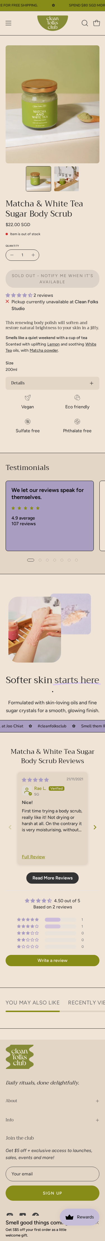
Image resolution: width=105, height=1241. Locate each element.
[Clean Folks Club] (52, 23)
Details (18, 383)
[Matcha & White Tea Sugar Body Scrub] (38, 178)
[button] (84, 23)
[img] (35, 780)
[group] (52, 516)
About (11, 1100)
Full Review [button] (33, 856)
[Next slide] (94, 827)
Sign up (52, 1193)
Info (9, 1120)
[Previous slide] (10, 827)
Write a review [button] (52, 960)
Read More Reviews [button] (52, 878)
